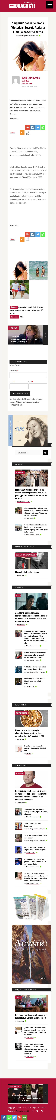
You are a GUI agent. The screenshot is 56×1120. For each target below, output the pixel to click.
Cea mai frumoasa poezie (25, 555)
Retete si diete (21, 713)
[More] (22, 132)
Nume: (12, 382)
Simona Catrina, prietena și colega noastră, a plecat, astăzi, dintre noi (36, 811)
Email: (30, 382)
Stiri (21, 317)
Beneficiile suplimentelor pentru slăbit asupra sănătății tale (35, 748)
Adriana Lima (22, 307)
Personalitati (15, 1087)
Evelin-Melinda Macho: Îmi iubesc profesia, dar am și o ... (24, 340)
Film (17, 596)
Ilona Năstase (21, 625)
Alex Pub (28, 753)
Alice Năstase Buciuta (23, 501)
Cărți (18, 998)
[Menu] (49, 4)
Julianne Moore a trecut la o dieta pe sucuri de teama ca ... (26, 1099)
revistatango (15, 337)
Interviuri (13, 328)
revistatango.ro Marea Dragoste (28, 36)
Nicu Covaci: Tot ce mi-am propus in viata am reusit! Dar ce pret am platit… (35, 861)
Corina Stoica (21, 803)
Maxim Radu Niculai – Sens (27, 572)
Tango (33, 310)
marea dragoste (15, 310)
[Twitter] (37, 127)
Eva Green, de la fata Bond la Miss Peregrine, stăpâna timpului (34, 681)
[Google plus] (27, 127)
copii (30, 307)
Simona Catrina (30, 852)
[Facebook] (4, 1117)
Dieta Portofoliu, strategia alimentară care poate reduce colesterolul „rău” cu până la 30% (29, 733)
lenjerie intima (38, 307)
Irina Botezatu (30, 686)
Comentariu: (14, 370)
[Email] (24, 1117)
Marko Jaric (26, 310)
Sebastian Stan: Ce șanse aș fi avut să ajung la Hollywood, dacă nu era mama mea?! (35, 655)
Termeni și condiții (22, 1111)
